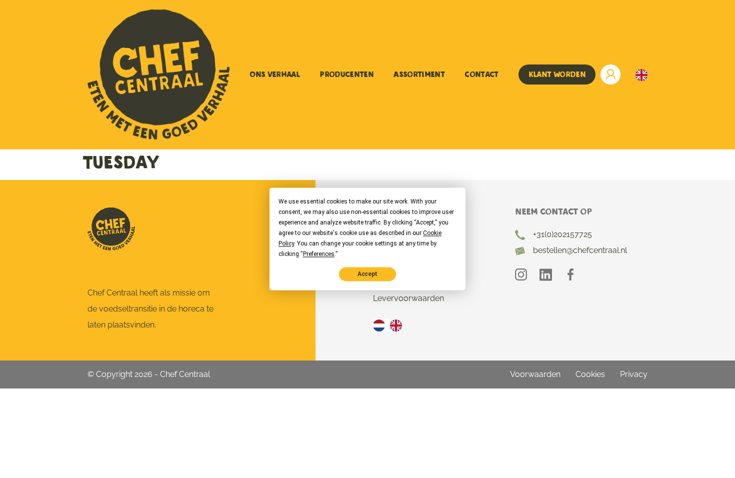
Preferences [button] (318, 254)
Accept (367, 274)
